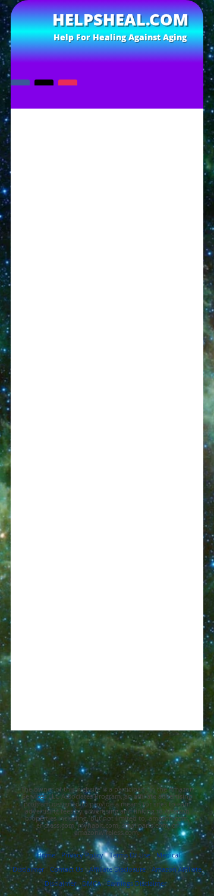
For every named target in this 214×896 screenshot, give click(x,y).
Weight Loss (107, 598)
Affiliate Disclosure (117, 869)
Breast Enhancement (107, 450)
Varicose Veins (107, 587)
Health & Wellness (107, 496)
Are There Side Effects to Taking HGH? (107, 350)
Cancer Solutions (107, 462)
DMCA (91, 883)
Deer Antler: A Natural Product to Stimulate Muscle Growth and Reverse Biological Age (107, 284)
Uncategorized (107, 576)
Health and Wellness (107, 507)
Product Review (107, 541)
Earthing (107, 473)
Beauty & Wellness (107, 439)
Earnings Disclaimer (136, 883)
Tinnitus (107, 553)
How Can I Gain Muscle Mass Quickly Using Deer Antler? (107, 335)
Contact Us (66, 869)
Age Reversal (107, 393)
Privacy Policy (82, 854)
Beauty (107, 416)
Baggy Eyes (107, 405)
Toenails (107, 565)
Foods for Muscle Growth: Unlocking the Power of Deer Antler (107, 307)
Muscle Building (107, 519)
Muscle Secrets (107, 530)
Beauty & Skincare (107, 427)
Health (107, 484)
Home (46, 854)
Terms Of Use (129, 854)
